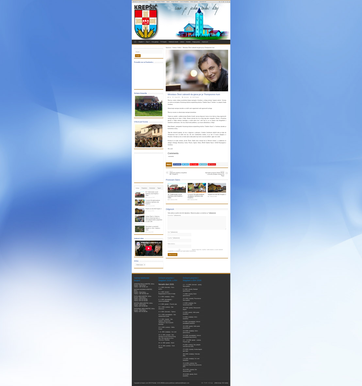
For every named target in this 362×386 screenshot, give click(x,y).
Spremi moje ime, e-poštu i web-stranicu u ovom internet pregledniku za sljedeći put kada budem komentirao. (195, 250)
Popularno (144, 188)
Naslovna (168, 47)
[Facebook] (221, 2)
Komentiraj (186, 97)
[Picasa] (227, 2)
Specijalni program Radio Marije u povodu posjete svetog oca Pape (214, 173)
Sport (168, 1)
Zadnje (137, 188)
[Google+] (220, 2)
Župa (147, 42)
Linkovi (182, 42)
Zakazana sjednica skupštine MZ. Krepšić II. (178, 173)
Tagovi (159, 188)
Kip (170, 97)
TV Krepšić (163, 42)
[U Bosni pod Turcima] (148, 135)
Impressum (205, 42)
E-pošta (174, 238)
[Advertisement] (149, 168)
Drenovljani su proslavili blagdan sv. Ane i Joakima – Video (153, 228)
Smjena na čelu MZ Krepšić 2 (217, 194)
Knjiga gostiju (196, 42)
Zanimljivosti (203, 1)
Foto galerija (155, 42)
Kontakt (188, 42)
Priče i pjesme (194, 1)
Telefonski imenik (173, 42)
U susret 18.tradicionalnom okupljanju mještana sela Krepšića (196, 196)
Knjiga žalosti (174, 1)
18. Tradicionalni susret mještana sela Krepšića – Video (175, 196)
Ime (172, 232)
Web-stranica (171, 243)
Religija (153, 1)
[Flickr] (225, 2)
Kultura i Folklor (161, 1)
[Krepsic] (181, 21)
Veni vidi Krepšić (135, 42)
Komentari (152, 188)
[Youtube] (229, 2)
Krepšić (141, 42)
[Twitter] (223, 2)
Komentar (174, 215)
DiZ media (225, 383)
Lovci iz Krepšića (184, 1)
